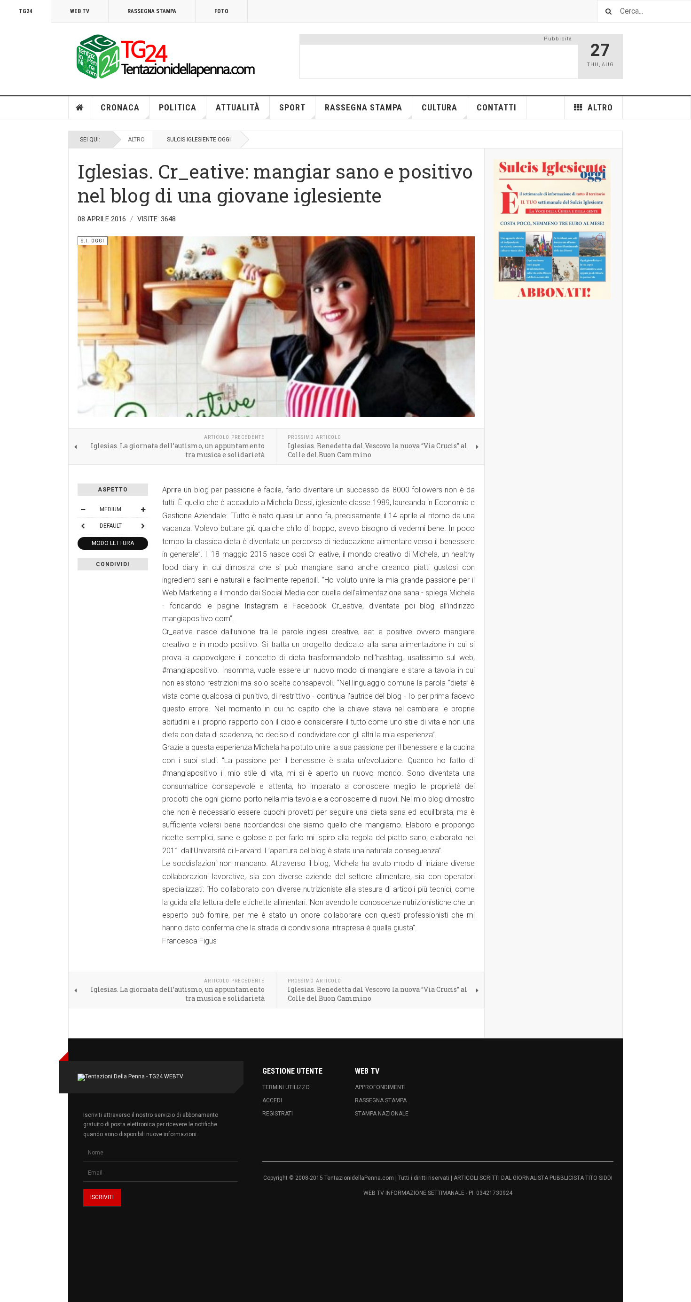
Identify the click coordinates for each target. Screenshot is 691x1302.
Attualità (238, 107)
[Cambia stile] (83, 526)
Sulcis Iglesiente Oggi (199, 139)
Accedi (272, 1100)
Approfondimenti (380, 1087)
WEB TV (79, 11)
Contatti (497, 107)
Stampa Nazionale (381, 1113)
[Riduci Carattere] (83, 509)
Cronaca (120, 107)
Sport (292, 107)
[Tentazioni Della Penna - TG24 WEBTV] (162, 57)
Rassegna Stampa (151, 11)
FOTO (221, 11)
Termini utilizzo (286, 1087)
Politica (177, 107)
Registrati (277, 1113)
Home (80, 107)
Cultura (439, 107)
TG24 (25, 11)
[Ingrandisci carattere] (143, 509)
